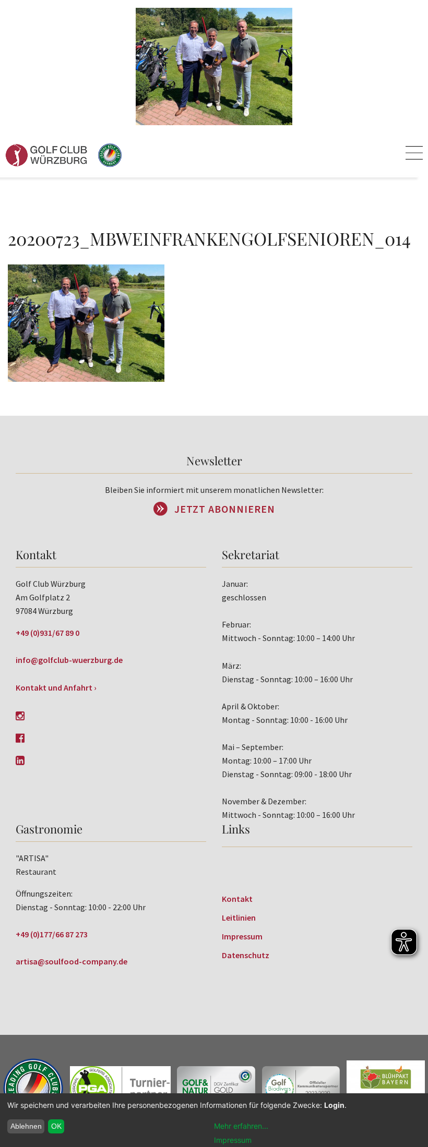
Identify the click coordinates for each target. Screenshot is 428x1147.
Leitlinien (239, 917)
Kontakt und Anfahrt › (56, 687)
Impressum (242, 936)
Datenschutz (245, 955)
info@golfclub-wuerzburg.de (69, 660)
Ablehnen (26, 1126)
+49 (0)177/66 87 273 (52, 934)
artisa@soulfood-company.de (71, 961)
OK (56, 1126)
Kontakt (237, 899)
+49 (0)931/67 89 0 (47, 632)
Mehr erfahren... (241, 1125)
